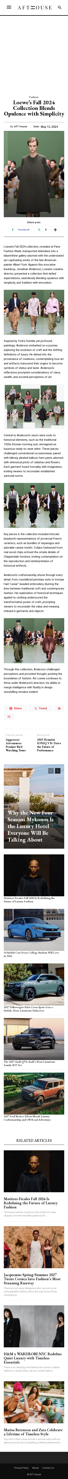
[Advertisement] (34, 51)
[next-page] (57, 771)
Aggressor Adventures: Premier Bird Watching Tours (16, 745)
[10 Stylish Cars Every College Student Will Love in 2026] (34, 930)
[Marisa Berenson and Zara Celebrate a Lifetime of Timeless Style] (34, 1402)
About (35, 1467)
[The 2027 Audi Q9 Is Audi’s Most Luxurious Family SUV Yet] (34, 1039)
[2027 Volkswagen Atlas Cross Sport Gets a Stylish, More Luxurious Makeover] (34, 984)
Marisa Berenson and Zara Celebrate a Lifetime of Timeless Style (33, 1431)
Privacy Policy (21, 1467)
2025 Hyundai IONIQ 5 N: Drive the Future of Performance (49, 745)
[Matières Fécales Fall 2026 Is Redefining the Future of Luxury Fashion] (34, 875)
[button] (59, 7)
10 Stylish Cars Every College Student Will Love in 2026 (31, 954)
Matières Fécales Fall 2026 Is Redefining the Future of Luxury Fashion (29, 899)
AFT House (20, 126)
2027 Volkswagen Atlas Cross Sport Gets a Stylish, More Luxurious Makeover (28, 1008)
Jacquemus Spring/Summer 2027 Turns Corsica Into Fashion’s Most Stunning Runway (32, 1278)
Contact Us (48, 1467)
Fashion (34, 97)
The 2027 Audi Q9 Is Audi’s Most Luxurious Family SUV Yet (29, 1063)
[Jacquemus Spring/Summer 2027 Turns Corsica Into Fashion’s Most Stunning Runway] (34, 1247)
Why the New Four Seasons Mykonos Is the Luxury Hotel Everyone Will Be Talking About (31, 826)
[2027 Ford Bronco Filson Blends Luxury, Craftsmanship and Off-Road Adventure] (34, 1094)
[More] (55, 229)
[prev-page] (51, 771)
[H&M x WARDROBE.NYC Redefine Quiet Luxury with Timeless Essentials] (34, 1326)
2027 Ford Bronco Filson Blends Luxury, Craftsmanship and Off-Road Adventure (27, 1117)
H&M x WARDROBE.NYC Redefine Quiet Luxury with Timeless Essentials (33, 1358)
